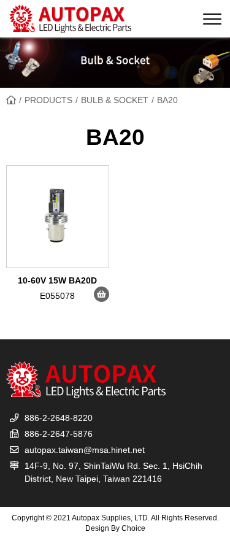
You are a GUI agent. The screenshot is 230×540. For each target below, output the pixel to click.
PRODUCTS (48, 100)
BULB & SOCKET (114, 100)
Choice (133, 528)
